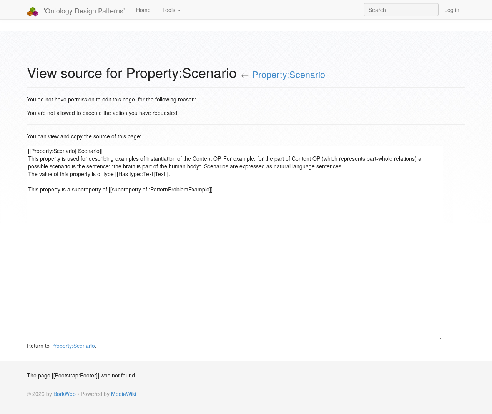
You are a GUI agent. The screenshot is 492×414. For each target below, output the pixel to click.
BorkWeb (64, 393)
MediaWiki (123, 393)
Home (143, 9)
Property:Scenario (288, 74)
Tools (169, 9)
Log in (451, 9)
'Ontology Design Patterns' (83, 10)
